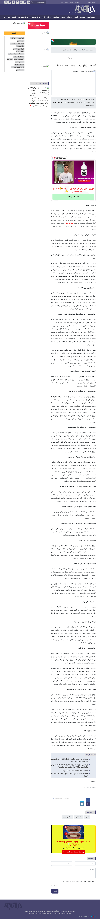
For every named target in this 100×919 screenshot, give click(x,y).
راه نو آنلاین (13, 38)
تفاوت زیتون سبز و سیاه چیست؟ (76, 65)
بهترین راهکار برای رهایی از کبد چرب (75, 770)
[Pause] (55, 182)
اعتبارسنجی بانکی (18, 56)
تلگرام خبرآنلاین (24, 2)
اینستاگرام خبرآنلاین (21, 2)
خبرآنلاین (81, 9)
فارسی (93, 2)
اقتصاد (76, 17)
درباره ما (71, 2)
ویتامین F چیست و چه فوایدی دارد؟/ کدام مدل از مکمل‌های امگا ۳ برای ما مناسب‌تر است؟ (69, 766)
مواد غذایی (78, 817)
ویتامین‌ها (69, 223)
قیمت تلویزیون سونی (17, 43)
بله (9, 2)
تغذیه (87, 817)
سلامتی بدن (67, 817)
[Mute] (58, 182)
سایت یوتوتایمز (19, 64)
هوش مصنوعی (23, 17)
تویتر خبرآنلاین (17, 2)
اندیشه (14, 17)
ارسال (55, 891)
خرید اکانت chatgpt (17, 67)
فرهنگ (69, 17)
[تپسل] (52, 40)
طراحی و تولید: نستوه (85, 916)
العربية (89, 2)
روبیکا (6, 2)
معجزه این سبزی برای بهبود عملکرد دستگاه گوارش (69, 775)
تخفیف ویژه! (73, 196)
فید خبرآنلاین (28, 2)
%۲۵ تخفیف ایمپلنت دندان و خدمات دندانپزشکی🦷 (73, 843)
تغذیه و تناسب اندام (69, 50)
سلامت (81, 50)
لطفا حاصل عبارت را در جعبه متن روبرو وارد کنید (79, 881)
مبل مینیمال (20, 46)
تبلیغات (66, 2)
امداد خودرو (20, 70)
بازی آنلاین (20, 41)
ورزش (49, 17)
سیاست (82, 17)
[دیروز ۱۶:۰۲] (43, 91)
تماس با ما (77, 2)
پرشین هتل (20, 51)
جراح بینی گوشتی (18, 49)
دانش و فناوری (35, 17)
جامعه (63, 17)
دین (8, 17)
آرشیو (62, 2)
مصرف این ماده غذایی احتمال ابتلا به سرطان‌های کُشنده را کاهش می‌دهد (69, 760)
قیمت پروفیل (19, 62)
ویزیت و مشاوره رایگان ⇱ (73, 852)
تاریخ (43, 17)
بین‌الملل (56, 17)
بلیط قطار (10, 59)
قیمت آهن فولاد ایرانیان (16, 54)
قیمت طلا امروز (19, 59)
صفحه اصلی (91, 17)
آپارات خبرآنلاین (13, 2)
